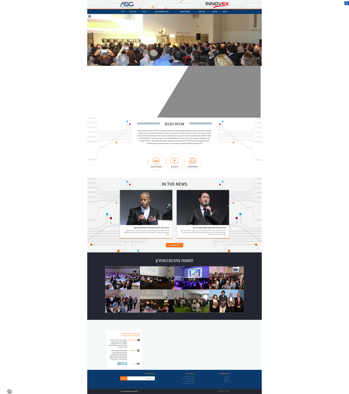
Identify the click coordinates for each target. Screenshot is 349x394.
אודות (225, 11)
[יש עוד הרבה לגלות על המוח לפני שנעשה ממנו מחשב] (146, 207)
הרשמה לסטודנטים (190, 381)
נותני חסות (201, 11)
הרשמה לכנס (190, 373)
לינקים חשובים (224, 373)
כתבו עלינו (132, 11)
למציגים (214, 11)
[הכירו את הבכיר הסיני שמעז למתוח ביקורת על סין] (203, 207)
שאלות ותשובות (185, 11)
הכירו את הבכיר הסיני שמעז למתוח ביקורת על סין (209, 227)
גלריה (144, 11)
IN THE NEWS (174, 184)
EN (123, 11)
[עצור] (90, 16)
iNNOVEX (229, 27)
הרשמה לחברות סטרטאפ (188, 383)
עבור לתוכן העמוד (174, 2)
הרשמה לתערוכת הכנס (189, 379)
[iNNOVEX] (174, 40)
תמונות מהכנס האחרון (174, 260)
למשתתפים (226, 379)
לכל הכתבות (174, 245)
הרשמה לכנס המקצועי (189, 376)
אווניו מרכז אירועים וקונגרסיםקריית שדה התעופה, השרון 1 (130, 334)
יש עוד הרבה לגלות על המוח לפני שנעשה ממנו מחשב (151, 227)
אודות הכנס (174, 123)
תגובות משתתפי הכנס (162, 11)
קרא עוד (237, 44)
